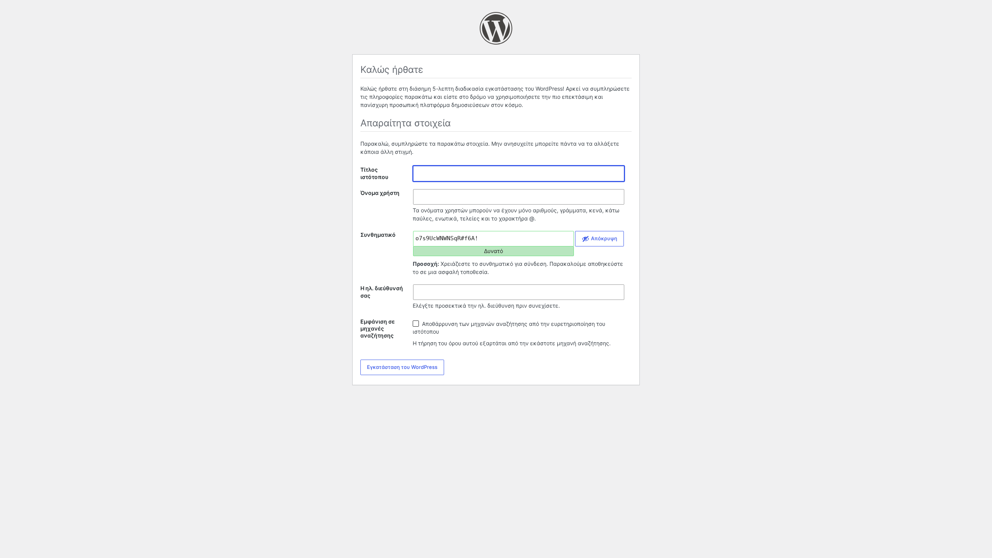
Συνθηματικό (378, 234)
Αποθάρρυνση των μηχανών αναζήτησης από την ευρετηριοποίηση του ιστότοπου (509, 327)
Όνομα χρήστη (380, 192)
